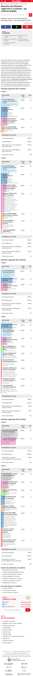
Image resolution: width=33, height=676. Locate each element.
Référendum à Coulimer (10, 583)
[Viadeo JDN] (24, 671)
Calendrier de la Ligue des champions (13, 636)
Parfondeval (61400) (6, 20)
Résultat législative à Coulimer (11, 576)
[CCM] (24, 664)
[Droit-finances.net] (24, 667)
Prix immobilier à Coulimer (10, 592)
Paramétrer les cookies (19, 654)
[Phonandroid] (24, 674)
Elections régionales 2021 (11, 4)
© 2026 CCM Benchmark (25, 656)
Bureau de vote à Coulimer (10, 570)
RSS (19, 653)
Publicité (28, 651)
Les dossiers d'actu (9, 606)
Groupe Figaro (14, 656)
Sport (5, 604)
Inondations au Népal (9, 621)
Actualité (6, 602)
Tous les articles (14, 653)
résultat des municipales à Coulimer (21, 79)
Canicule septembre (9, 625)
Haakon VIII (6, 638)
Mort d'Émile (6, 632)
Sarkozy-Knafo (7, 634)
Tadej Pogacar (7, 627)
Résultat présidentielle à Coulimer (12, 574)
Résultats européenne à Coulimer (12, 578)
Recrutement (24, 653)
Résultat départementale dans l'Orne (13, 572)
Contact (7, 653)
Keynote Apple (7, 642)
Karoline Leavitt (7, 630)
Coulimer (20, 39)
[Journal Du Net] (8, 667)
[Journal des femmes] (8, 664)
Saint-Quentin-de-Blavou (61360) (17, 18)
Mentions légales (6, 656)
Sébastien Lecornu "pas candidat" (12, 623)
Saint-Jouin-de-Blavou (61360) (22, 20)
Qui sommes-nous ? (7, 651)
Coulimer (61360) (7, 588)
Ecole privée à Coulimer (9, 590)
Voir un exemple (26, 602)
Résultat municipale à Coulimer (12, 580)
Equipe (15, 651)
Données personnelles (8, 654)
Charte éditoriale (21, 651)
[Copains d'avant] (8, 671)
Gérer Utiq (27, 654)
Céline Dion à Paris (8, 640)
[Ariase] (8, 674)
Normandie (23, 4)
